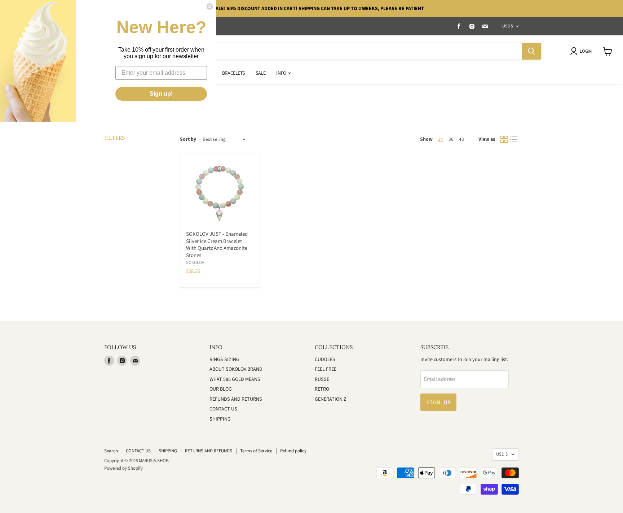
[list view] (514, 140)
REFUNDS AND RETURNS (235, 399)
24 (440, 139)
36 (451, 139)
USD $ (507, 26)
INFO (281, 73)
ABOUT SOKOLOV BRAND (235, 369)
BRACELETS (233, 73)
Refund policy (293, 451)
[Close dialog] (209, 6)
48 (461, 139)
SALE (260, 73)
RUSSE (322, 379)
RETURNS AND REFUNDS (208, 451)
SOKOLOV (195, 263)
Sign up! (161, 94)
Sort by (188, 139)
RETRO (322, 389)
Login (585, 51)
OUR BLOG (220, 389)
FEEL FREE (325, 369)
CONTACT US (223, 409)
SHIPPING (220, 419)
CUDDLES (325, 359)
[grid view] (504, 140)
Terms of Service (256, 451)
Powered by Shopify (123, 468)
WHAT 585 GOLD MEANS (234, 379)
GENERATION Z (330, 399)
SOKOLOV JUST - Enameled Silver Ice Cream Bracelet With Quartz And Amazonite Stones (217, 244)
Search (111, 451)
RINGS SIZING (224, 359)
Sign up (438, 402)
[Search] (531, 51)
